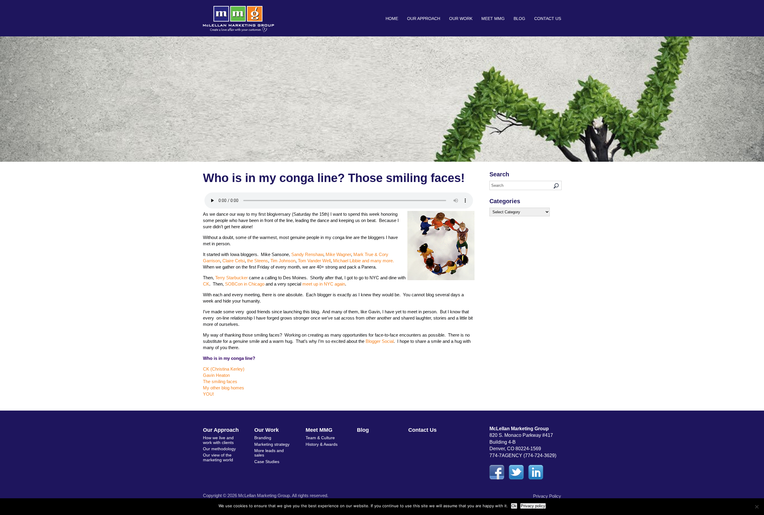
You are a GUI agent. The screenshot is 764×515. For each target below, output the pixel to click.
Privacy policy (533, 506)
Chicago (256, 283)
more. (388, 260)
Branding (262, 437)
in (245, 283)
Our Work (460, 18)
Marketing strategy (271, 444)
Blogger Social (380, 341)
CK (206, 283)
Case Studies (266, 461)
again (340, 283)
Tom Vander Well (314, 260)
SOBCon (234, 283)
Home (392, 18)
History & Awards (322, 444)
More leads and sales (269, 452)
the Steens (257, 260)
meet (307, 283)
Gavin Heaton (216, 375)
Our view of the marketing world (218, 457)
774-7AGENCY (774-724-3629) (522, 455)
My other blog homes (223, 387)
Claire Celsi (233, 260)
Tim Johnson (282, 260)
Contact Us (547, 18)
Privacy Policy (547, 496)
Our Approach (423, 18)
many (375, 260)
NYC (328, 283)
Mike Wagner (338, 254)
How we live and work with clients (218, 440)
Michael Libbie (347, 260)
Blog (519, 18)
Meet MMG (493, 18)
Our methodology (219, 448)
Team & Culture (320, 437)
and (365, 260)
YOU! (208, 394)
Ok (514, 506)
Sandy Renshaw (307, 254)
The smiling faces (220, 381)
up (315, 283)
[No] (757, 507)
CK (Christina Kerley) (223, 368)
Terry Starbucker (231, 277)
